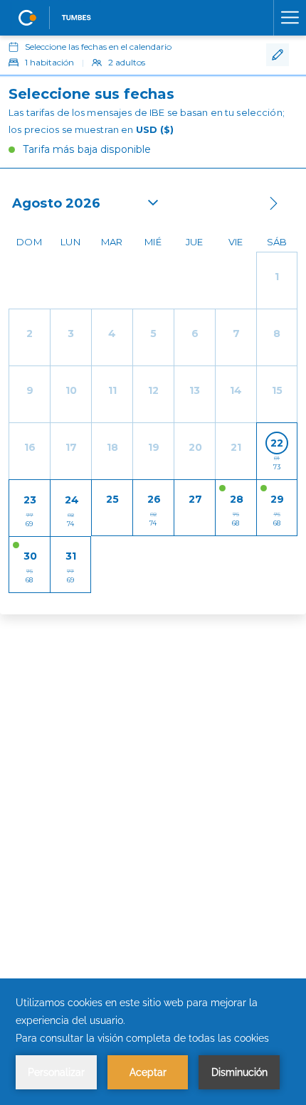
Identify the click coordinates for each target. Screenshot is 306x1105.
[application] (153, 1041)
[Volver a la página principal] (55, 18)
